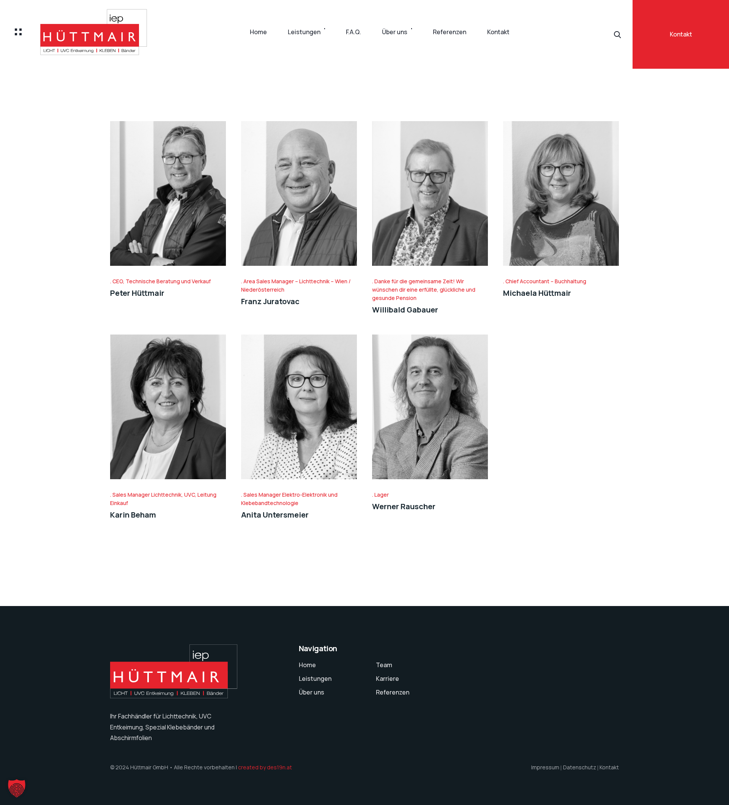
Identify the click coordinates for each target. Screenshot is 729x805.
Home (258, 32)
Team (384, 665)
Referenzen (449, 32)
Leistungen (304, 32)
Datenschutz (579, 767)
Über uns (394, 32)
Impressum (545, 767)
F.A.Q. (353, 32)
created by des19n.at (265, 767)
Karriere (387, 678)
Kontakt (498, 32)
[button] (16, 788)
